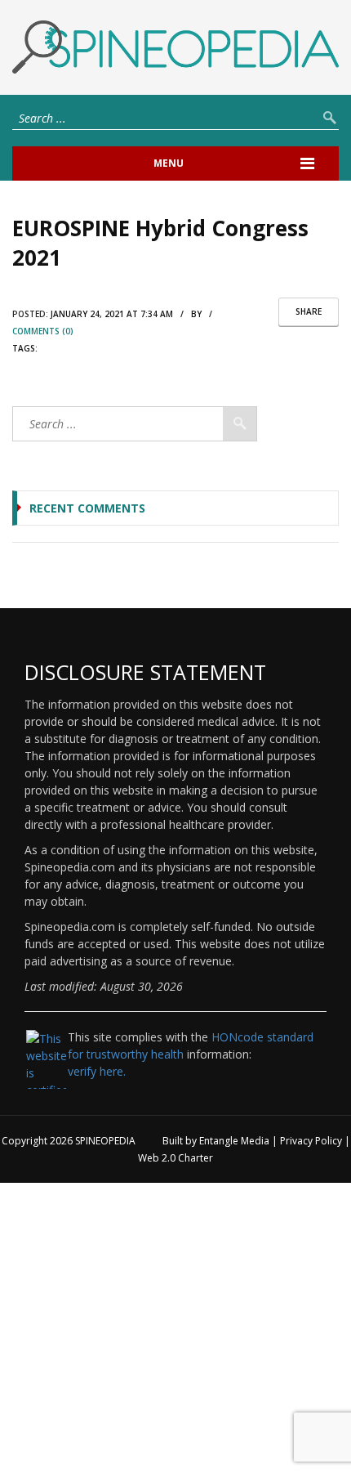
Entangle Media (234, 1141)
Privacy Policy (311, 1141)
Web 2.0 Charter (175, 1158)
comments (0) (42, 331)
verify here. (97, 1071)
